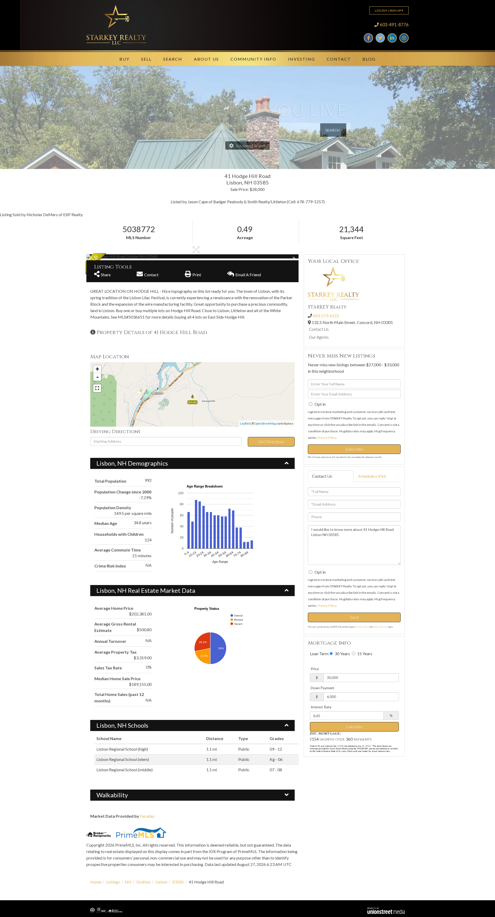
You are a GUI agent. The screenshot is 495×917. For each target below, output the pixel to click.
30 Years (342, 653)
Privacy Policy (327, 438)
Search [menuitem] (172, 58)
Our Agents (319, 337)
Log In (380, 10)
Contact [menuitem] (339, 58)
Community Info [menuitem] (253, 58)
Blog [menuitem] (369, 58)
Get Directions (271, 441)
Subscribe (354, 449)
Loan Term (319, 653)
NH (128, 881)
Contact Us (319, 329)
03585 (178, 881)
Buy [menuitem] (124, 58)
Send (354, 617)
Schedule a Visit (372, 476)
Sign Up (395, 10)
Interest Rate (321, 707)
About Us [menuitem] (206, 58)
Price (315, 669)
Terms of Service (380, 627)
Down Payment (322, 688)
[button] (105, 256)
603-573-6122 (326, 315)
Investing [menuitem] (301, 58)
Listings (113, 881)
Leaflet (245, 423)
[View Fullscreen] (97, 388)
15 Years (364, 653)
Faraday (147, 816)
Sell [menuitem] (146, 58)
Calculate (354, 726)
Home (95, 881)
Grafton (143, 881)
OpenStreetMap (265, 423)
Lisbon (161, 881)
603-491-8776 (394, 24)
